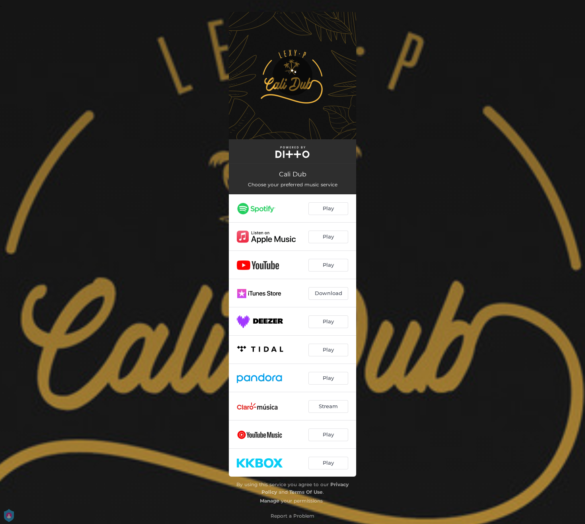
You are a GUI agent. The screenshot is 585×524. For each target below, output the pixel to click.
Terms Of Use (306, 492)
